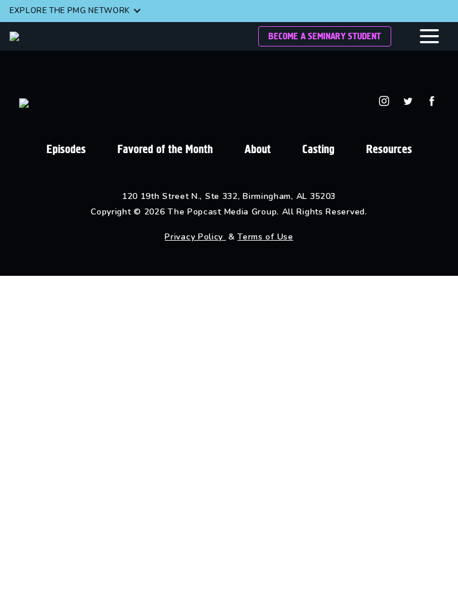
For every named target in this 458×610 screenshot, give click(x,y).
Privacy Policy (195, 236)
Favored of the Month (165, 149)
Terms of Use (265, 236)
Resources (389, 149)
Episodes (66, 149)
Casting (318, 149)
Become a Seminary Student (324, 36)
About (258, 149)
